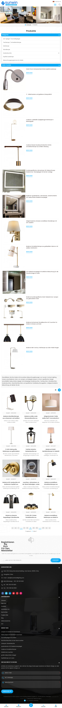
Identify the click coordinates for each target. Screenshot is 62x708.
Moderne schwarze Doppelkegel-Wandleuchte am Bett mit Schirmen (11, 516)
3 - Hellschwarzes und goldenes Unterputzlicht (39, 94)
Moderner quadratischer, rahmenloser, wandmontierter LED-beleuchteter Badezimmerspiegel (41, 196)
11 (24, 528)
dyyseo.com (23, 698)
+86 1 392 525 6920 (18, 581)
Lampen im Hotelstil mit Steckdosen (10, 632)
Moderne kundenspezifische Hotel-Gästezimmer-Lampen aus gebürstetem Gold (42, 297)
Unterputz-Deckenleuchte (8, 643)
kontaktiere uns (5, 609)
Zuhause (28, 25)
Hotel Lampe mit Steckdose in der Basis (11, 635)
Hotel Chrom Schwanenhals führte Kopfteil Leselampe (41, 69)
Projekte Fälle (4, 615)
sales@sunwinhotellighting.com (15, 578)
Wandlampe (6, 49)
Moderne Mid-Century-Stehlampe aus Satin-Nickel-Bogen (42, 347)
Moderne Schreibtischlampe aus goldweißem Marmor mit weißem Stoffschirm (42, 247)
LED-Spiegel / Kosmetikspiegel (11, 39)
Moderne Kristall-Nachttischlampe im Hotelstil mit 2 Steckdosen (50, 450)
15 (36, 528)
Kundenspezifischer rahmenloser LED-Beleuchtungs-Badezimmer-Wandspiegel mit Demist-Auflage (40, 171)
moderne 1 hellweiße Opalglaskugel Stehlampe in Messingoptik (39, 120)
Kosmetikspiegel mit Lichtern (8, 638)
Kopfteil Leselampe (8, 57)
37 (43, 528)
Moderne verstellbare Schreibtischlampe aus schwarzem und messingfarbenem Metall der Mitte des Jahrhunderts (50, 483)
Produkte (3, 606)
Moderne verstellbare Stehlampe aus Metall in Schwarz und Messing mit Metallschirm (50, 516)
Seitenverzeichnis (5, 621)
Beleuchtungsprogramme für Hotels (13, 60)
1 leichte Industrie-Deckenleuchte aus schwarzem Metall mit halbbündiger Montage (31, 450)
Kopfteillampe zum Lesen (7, 658)
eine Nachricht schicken (31, 705)
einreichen (6, 691)
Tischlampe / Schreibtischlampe (12, 42)
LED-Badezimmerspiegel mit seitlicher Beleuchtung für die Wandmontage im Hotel (42, 272)
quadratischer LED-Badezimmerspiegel (11, 646)
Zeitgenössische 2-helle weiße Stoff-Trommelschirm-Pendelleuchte (50, 417)
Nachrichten (4, 612)
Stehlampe (6, 46)
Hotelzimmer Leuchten (7, 652)
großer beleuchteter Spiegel (8, 655)
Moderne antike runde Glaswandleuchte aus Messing (30, 417)
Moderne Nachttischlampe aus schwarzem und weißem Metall (11, 417)
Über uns (3, 603)
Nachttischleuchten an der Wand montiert (12, 640)
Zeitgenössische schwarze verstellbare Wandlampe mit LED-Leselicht (41, 221)
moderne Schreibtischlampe (8, 649)
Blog (2, 618)
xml (2, 624)
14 (33, 528)
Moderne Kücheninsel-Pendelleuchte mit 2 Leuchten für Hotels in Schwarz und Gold (41, 323)
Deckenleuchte (7, 53)
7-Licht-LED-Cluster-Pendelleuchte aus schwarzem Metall (31, 516)
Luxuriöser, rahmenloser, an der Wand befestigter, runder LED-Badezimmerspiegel (31, 483)
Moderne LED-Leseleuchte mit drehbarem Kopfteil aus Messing (11, 483)
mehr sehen (29, 73)
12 (27, 528)
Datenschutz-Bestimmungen (34, 698)
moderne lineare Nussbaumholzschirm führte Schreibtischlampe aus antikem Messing (38, 145)
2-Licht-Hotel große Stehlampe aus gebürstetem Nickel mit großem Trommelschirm (11, 450)
